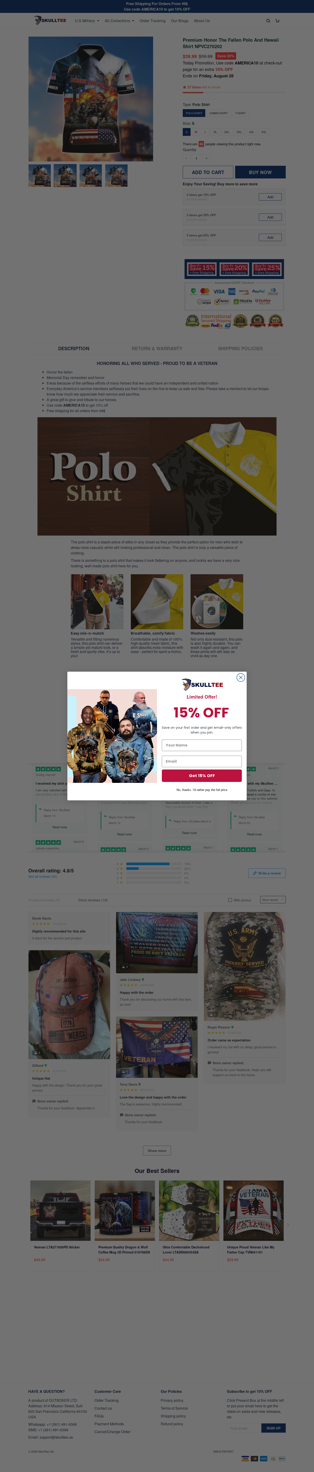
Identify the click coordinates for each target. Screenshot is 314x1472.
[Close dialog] (241, 677)
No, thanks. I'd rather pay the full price (202, 790)
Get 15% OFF (202, 775)
